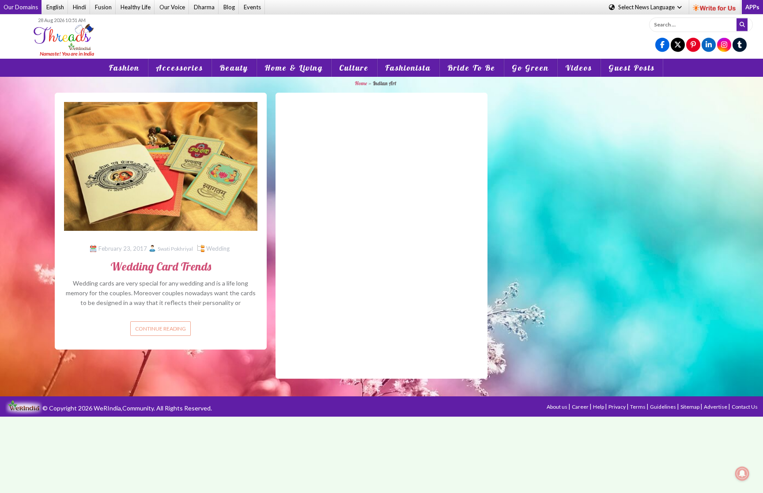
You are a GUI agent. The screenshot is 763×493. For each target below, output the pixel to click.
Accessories (179, 68)
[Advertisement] (381, 30)
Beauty (233, 68)
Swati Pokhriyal (175, 248)
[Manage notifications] (742, 474)
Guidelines (663, 406)
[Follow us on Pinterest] (693, 45)
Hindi (79, 7)
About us (557, 406)
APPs (752, 7)
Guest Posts (631, 68)
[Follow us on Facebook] (662, 45)
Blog (229, 7)
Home (361, 83)
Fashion (124, 68)
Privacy (617, 406)
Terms (638, 406)
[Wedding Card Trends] (160, 165)
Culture (354, 68)
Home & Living (293, 68)
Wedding (218, 248)
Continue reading (160, 328)
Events (252, 7)
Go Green (530, 68)
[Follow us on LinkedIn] (709, 45)
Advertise (716, 406)
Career (580, 406)
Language (647, 7)
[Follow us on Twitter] (678, 45)
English (55, 7)
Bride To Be (471, 68)
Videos (578, 68)
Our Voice (172, 7)
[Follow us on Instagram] (724, 45)
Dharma (204, 7)
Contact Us (745, 406)
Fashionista (408, 68)
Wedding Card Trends (160, 266)
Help (599, 406)
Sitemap (690, 406)
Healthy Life (136, 7)
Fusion (103, 7)
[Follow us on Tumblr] (740, 45)
